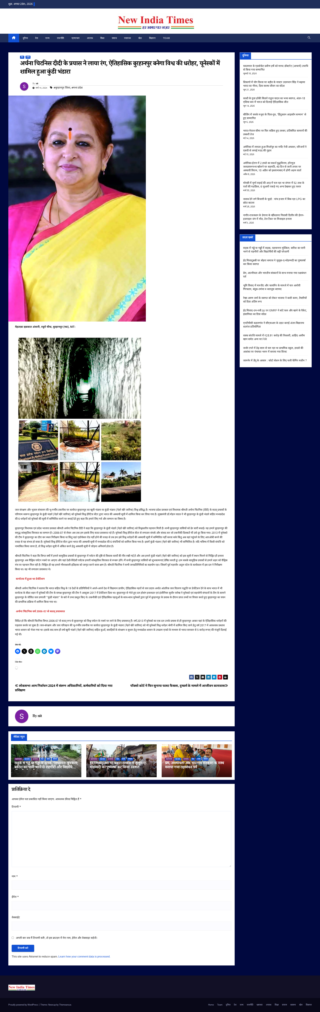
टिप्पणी (16, 807)
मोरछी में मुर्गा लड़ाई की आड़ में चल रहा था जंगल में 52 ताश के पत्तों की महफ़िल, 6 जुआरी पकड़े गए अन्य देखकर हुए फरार (273, 185)
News (27, 759)
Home (211, 1004)
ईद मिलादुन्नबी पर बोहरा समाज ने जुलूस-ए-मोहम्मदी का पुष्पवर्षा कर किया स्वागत (118, 766)
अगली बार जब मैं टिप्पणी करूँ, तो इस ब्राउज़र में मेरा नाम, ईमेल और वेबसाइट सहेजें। (56, 938)
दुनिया (25, 38)
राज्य (47, 38)
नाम (15, 876)
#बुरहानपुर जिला (62, 88)
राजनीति (60, 38)
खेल (140, 38)
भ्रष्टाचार (76, 38)
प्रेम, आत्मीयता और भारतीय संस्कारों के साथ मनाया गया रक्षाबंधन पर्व (194, 766)
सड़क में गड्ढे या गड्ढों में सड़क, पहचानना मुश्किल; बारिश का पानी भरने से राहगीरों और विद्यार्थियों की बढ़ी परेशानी (46, 768)
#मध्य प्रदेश (77, 88)
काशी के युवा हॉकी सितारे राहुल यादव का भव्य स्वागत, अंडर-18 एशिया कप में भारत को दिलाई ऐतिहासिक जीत (274, 100)
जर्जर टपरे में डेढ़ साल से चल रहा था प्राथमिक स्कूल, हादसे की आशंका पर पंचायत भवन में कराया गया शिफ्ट (273, 350)
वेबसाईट (16, 917)
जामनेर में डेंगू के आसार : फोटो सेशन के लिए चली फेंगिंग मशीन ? (275, 361)
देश (36, 38)
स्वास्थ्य (127, 38)
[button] (309, 38)
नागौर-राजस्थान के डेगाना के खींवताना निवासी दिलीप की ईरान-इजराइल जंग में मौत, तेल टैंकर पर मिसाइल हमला (273, 217)
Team (166, 38)
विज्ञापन (152, 38)
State (35, 759)
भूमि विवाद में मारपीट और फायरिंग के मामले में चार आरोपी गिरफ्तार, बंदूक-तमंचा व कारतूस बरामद (271, 287)
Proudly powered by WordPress (23, 1004)
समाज (114, 38)
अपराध (90, 38)
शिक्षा (102, 38)
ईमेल (15, 897)
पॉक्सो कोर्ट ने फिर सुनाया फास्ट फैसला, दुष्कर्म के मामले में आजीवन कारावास (177, 686)
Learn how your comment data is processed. (84, 957)
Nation (18, 759)
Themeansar (65, 1004)
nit (37, 83)
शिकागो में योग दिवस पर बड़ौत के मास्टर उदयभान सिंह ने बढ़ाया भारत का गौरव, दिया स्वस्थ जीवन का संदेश (274, 84)
